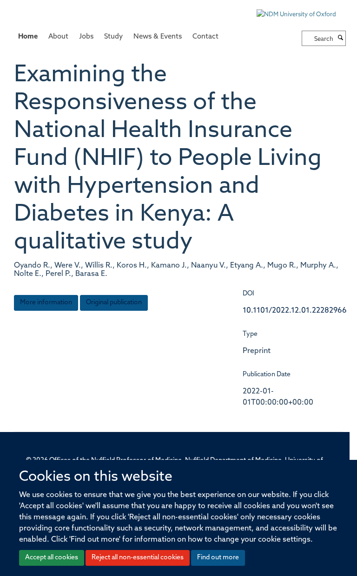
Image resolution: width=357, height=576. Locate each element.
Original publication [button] (114, 302)
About (58, 36)
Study (113, 36)
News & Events (157, 36)
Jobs (86, 36)
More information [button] (46, 302)
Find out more (218, 557)
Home (28, 36)
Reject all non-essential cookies (138, 557)
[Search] (341, 38)
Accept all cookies (51, 557)
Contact (205, 36)
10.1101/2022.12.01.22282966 (295, 310)
